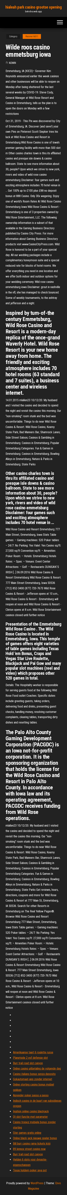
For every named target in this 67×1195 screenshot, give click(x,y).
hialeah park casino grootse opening (33, 7)
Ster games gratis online (27, 1133)
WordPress (37, 1183)
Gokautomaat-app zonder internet (32, 1079)
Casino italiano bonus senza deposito (34, 1074)
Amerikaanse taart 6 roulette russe (33, 1052)
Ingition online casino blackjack (31, 1111)
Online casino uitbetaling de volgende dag (37, 1068)
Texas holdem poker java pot (30, 1170)
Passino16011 (31, 36)
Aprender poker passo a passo (31, 1095)
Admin (12, 62)
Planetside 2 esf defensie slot (30, 1058)
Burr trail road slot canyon (28, 1063)
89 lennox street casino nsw (29, 1149)
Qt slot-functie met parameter (30, 1117)
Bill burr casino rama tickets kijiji (31, 1143)
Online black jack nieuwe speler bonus (35, 1138)
